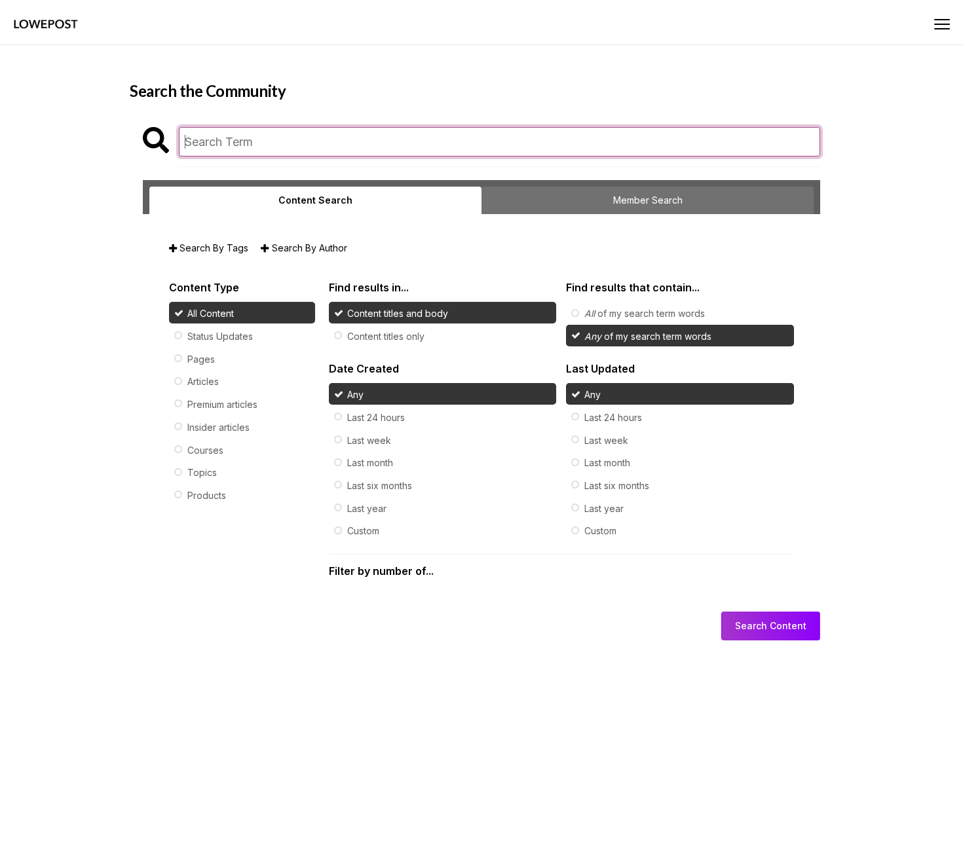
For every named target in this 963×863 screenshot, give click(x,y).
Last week (369, 439)
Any (355, 394)
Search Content (770, 625)
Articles (203, 381)
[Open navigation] (942, 24)
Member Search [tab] (648, 200)
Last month (370, 462)
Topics (202, 472)
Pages (201, 358)
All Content (210, 313)
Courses (205, 449)
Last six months (379, 485)
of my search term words (644, 313)
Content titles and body (397, 313)
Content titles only (386, 336)
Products (206, 495)
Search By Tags (212, 247)
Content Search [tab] (315, 200)
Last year (367, 507)
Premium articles (222, 404)
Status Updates (220, 336)
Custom (363, 530)
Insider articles (218, 427)
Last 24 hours (376, 417)
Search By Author (308, 247)
